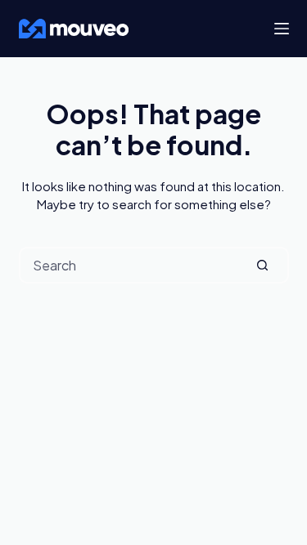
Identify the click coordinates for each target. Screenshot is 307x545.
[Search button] (262, 265)
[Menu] (281, 28)
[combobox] (128, 265)
